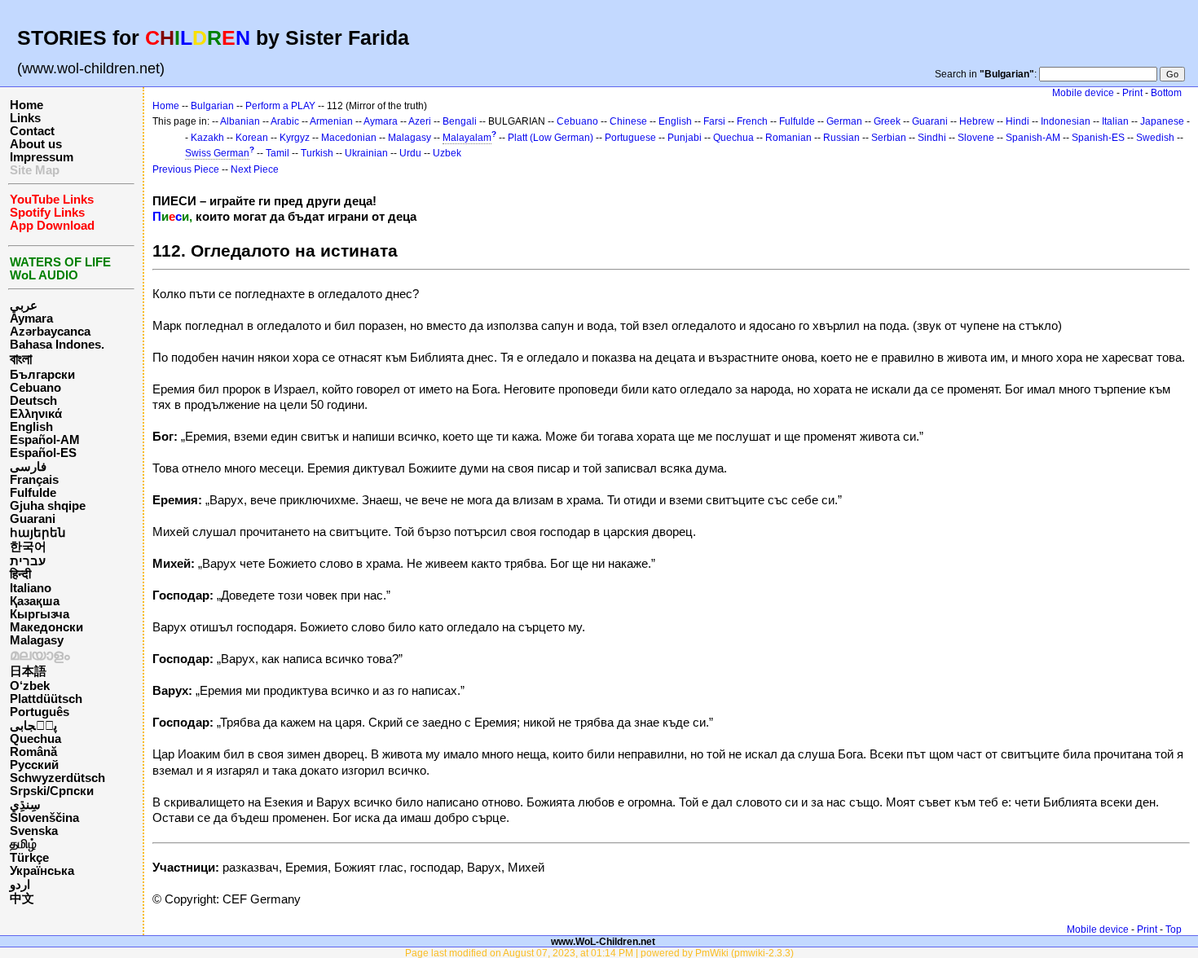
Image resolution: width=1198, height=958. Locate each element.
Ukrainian (366, 153)
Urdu (410, 153)
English (31, 426)
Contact (32, 131)
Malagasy (37, 640)
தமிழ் (23, 843)
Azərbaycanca (50, 331)
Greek (887, 121)
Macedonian (349, 137)
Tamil (277, 153)
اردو (20, 884)
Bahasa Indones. (57, 344)
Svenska (34, 830)
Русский (34, 764)
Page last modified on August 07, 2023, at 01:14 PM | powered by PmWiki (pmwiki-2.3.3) (599, 952)
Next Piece (255, 169)
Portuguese (630, 137)
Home (26, 105)
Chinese (628, 121)
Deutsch (33, 400)
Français (34, 479)
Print (1132, 93)
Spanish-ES (1098, 137)
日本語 (28, 671)
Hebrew (976, 121)
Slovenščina (44, 817)
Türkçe (29, 857)
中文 (22, 898)
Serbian (888, 137)
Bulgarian (212, 106)
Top (1173, 929)
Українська (42, 870)
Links (25, 118)
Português (39, 711)
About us (36, 144)
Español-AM (45, 439)
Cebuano (35, 387)
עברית (28, 561)
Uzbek (447, 153)
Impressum (41, 157)
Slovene (976, 137)
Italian (1115, 121)
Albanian (240, 121)
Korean (252, 137)
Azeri (419, 121)
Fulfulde (33, 492)
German (844, 121)
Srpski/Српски (52, 791)
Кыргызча (39, 614)
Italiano (30, 588)
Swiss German (217, 153)
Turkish (317, 153)
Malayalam (467, 137)
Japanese (1162, 121)
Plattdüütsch (46, 698)
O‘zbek (30, 685)
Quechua (35, 738)
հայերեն (38, 532)
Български (42, 374)
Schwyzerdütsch (57, 777)
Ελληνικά (36, 413)
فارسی (28, 466)
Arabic (285, 121)
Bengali (460, 121)
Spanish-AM (1033, 137)
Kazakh (207, 137)
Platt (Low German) (550, 137)
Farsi (714, 121)
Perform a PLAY (280, 106)
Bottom (1166, 93)
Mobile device (1083, 93)
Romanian (788, 137)
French (752, 121)
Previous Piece (185, 169)
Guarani (32, 518)
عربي (23, 305)
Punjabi (684, 137)
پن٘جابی (33, 725)
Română (33, 751)
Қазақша (34, 601)
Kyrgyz (295, 137)
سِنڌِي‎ (25, 804)
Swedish (1155, 137)
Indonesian (1065, 121)
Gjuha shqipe (48, 505)
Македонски (46, 627)
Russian (841, 137)
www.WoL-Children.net (603, 941)
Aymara (31, 318)
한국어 (28, 546)
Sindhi (932, 137)
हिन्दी (20, 574)
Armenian (331, 121)
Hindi (1017, 121)
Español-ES (43, 452)
